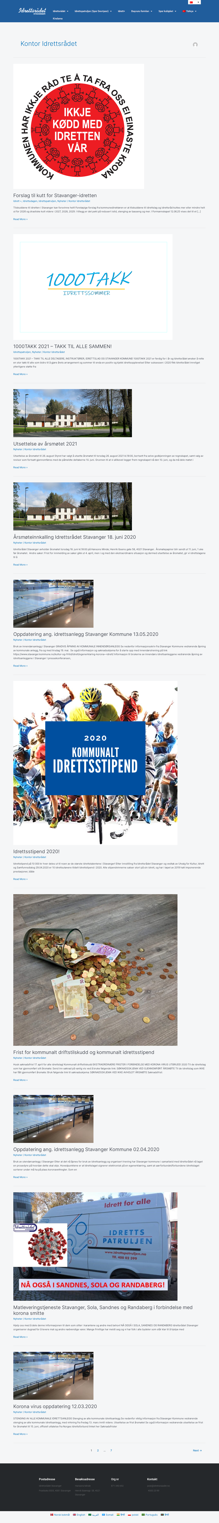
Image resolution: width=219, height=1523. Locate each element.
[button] (194, 2)
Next (197, 1450)
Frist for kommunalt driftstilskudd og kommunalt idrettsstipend (83, 1052)
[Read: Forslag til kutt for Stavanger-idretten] (78, 126)
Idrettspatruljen (47, 201)
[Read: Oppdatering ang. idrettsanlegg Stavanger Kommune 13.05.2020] (53, 603)
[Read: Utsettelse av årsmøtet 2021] (72, 412)
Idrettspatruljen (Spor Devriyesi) (92, 11)
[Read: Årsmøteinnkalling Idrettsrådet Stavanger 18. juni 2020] (72, 506)
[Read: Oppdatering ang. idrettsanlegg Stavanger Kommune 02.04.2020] (53, 1118)
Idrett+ (121, 11)
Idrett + (17, 201)
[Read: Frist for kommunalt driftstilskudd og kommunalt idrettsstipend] (95, 969)
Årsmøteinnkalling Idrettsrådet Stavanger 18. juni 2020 (74, 537)
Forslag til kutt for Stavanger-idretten (55, 195)
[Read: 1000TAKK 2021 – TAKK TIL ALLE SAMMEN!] (93, 286)
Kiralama (58, 18)
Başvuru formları (140, 11)
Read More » (20, 219)
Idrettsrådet (59, 11)
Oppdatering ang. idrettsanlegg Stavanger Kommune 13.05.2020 (85, 634)
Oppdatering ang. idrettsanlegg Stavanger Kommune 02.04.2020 (86, 1149)
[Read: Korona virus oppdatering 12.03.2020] (53, 1375)
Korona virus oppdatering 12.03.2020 (55, 1406)
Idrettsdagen (30, 201)
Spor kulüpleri (166, 11)
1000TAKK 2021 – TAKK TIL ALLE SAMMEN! (62, 346)
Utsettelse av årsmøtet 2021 (45, 444)
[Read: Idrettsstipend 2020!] (95, 762)
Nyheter (62, 201)
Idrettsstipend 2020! (36, 851)
